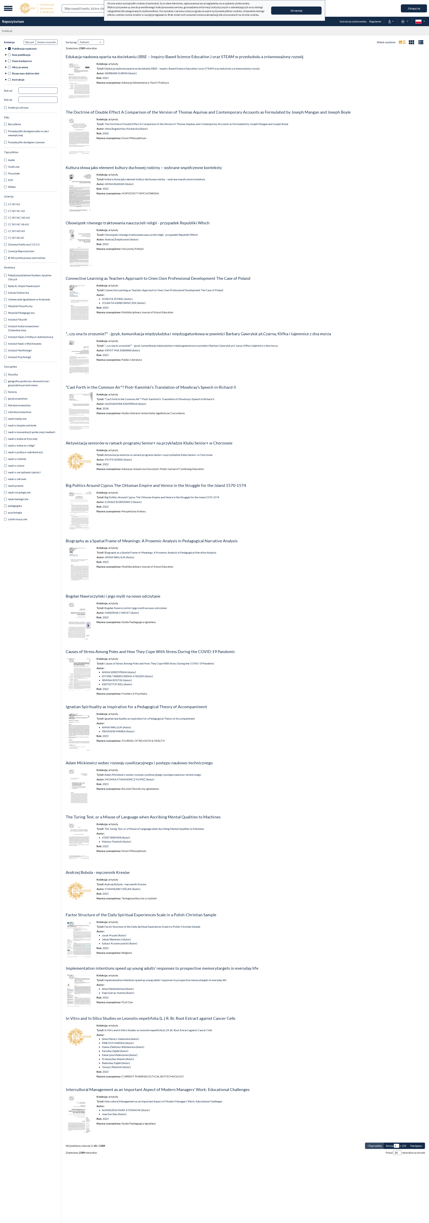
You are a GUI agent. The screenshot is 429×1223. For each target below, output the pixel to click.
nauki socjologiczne (19, 492)
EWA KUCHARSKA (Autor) (118, 1042)
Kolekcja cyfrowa (18, 107)
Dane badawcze (22, 60)
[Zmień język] (420, 21)
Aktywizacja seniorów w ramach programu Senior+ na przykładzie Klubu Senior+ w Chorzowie (149, 442)
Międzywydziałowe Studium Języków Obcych (29, 277)
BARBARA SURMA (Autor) (121, 73)
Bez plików (14, 124)
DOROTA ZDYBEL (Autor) (117, 298)
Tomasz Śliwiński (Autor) (116, 1067)
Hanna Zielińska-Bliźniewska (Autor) (123, 1046)
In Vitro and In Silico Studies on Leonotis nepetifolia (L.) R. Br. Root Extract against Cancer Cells (150, 1018)
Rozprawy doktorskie (25, 73)
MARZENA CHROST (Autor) (122, 612)
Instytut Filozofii (17, 319)
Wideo (12, 186)
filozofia (13, 374)
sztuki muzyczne (17, 519)
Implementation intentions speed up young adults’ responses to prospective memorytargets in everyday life (162, 968)
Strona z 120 (396, 1145)
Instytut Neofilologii (20, 350)
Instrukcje (18, 79)
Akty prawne (20, 67)
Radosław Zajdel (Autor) (116, 1063)
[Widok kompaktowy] (412, 42)
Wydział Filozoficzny (20, 306)
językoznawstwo (17, 398)
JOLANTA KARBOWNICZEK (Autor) (123, 302)
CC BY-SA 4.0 (16, 237)
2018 (106, 408)
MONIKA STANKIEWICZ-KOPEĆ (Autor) (129, 779)
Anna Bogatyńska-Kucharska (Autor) (126, 128)
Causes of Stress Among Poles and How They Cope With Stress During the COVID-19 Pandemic (150, 651)
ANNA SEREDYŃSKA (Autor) (119, 672)
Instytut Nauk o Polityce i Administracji (30, 336)
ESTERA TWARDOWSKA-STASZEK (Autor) (127, 676)
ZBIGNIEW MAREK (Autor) (118, 731)
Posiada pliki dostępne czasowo (26, 142)
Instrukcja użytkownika (353, 21)
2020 (106, 133)
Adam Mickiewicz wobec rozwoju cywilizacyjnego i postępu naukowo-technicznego (139, 762)
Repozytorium (13, 21)
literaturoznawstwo (19, 405)
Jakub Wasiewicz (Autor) (116, 939)
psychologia (15, 512)
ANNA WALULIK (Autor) (119, 557)
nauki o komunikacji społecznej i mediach (31, 432)
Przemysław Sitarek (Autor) (118, 1058)
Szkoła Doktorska (18, 292)
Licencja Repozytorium (21, 251)
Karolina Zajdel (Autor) (115, 1050)
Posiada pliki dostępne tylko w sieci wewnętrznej (28, 133)
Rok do (8, 99)
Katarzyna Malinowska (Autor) (119, 1054)
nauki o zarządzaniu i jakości (24, 472)
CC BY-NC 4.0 (16, 210)
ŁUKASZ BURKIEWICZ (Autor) (123, 501)
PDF (10, 180)
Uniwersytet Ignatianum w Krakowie (29, 299)
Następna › (416, 1145)
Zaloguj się (414, 8)
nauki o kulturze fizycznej (22, 438)
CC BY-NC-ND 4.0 (19, 217)
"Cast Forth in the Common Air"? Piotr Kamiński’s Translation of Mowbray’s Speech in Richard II (151, 387)
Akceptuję (296, 10)
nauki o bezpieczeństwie (22, 425)
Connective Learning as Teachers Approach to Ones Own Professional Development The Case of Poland (158, 278)
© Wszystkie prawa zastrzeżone (26, 257)
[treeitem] (30, 48)
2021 (106, 77)
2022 (106, 188)
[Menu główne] (8, 8)
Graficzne (13, 166)
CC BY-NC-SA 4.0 (18, 224)
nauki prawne (15, 485)
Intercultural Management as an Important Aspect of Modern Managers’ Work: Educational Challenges (158, 1089)
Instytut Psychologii (19, 357)
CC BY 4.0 (14, 204)
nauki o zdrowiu (17, 478)
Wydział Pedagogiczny (21, 312)
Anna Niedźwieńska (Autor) (118, 988)
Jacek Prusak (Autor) (114, 935)
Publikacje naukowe (24, 48)
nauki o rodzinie (17, 458)
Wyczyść (29, 42)
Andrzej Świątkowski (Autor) (121, 239)
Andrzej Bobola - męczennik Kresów (98, 872)
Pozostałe (14, 173)
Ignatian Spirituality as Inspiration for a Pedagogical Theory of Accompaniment (136, 706)
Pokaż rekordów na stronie (405, 1152)
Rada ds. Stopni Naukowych (24, 285)
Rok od (8, 90)
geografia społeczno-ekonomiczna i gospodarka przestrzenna (28, 383)
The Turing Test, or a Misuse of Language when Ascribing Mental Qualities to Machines (143, 816)
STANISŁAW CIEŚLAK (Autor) (122, 888)
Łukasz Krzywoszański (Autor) (119, 943)
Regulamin (375, 21)
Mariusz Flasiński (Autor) (116, 841)
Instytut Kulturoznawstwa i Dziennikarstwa (23, 328)
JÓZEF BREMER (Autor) (116, 837)
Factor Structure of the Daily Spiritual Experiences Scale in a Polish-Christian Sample (141, 914)
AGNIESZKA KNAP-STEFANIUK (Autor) (126, 1110)
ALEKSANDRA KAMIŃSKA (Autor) (125, 403)
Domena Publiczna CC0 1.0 (23, 244)
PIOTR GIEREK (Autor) (118, 459)
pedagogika (15, 505)
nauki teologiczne (18, 499)
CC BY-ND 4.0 (16, 231)
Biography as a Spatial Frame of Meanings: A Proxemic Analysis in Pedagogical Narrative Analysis (151, 540)
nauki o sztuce (16, 465)
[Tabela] (421, 42)
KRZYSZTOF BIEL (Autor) (117, 684)
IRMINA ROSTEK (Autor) (117, 680)
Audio (11, 160)
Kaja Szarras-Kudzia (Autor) (118, 992)
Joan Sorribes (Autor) (114, 1114)
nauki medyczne (17, 418)
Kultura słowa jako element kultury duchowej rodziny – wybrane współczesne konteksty (144, 167)
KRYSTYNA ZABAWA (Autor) (122, 350)
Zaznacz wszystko (46, 42)
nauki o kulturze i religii (21, 445)
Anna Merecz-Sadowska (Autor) (120, 1038)
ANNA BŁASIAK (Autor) (119, 183)
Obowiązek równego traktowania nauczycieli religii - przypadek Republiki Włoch (137, 222)
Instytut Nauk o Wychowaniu (24, 343)
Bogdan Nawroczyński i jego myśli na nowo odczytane (113, 596)
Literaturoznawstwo (19, 411)
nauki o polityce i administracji (25, 452)
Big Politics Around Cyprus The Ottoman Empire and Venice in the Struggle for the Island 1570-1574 (156, 485)
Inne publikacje (21, 54)
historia (12, 391)
